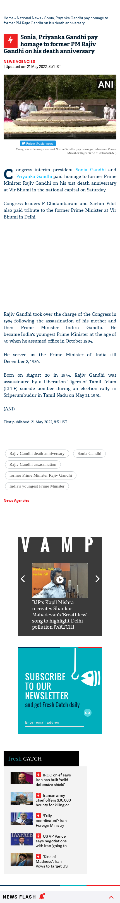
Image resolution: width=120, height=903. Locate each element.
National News (29, 17)
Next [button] (98, 576)
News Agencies (19, 61)
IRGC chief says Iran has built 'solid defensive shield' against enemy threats (53, 784)
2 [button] (51, 640)
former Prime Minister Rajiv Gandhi (40, 475)
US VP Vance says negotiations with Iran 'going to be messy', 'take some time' (51, 845)
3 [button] (60, 640)
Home (8, 17)
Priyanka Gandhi (34, 176)
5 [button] (77, 640)
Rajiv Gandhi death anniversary (37, 453)
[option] (60, 596)
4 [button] (68, 640)
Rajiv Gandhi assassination (32, 464)
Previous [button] (23, 576)
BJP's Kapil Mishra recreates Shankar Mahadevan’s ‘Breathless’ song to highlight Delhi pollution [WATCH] (59, 615)
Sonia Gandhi (90, 170)
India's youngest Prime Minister (36, 486)
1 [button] (43, 640)
